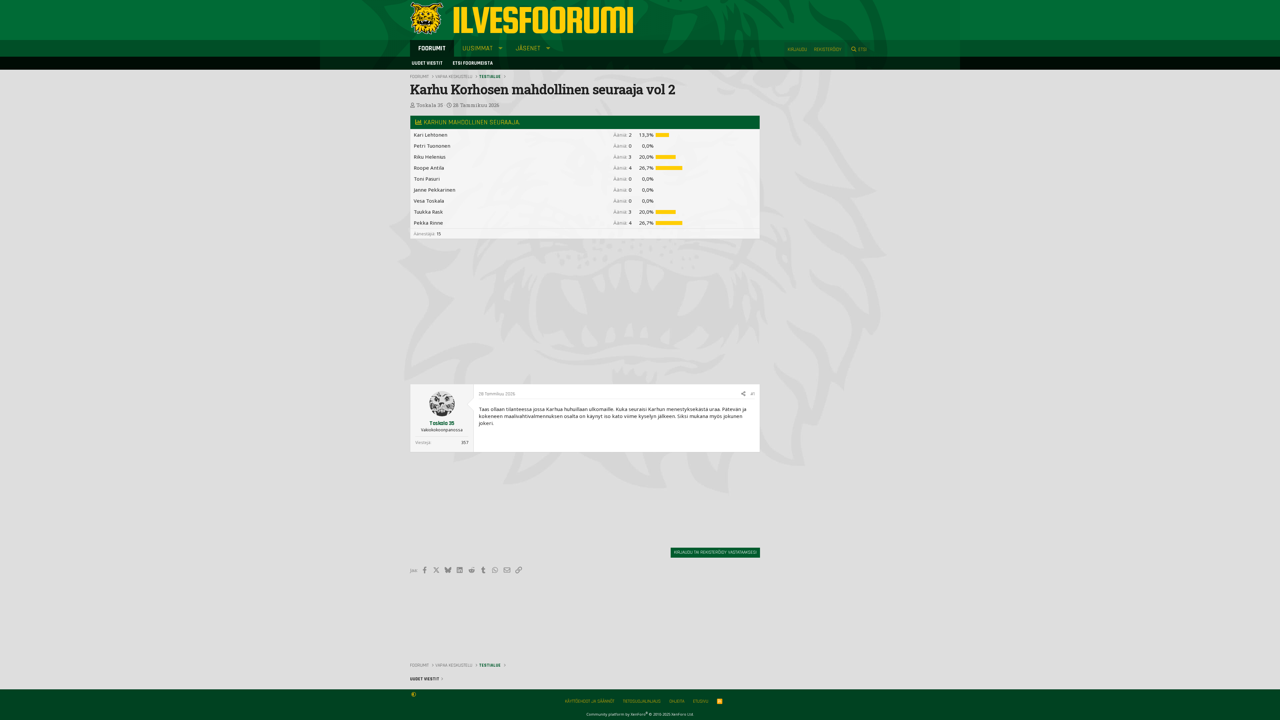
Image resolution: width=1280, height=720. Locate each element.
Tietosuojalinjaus (642, 701)
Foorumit (432, 48)
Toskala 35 (429, 105)
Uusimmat (477, 48)
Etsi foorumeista (473, 63)
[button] (500, 48)
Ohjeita (676, 701)
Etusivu (700, 701)
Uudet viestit (427, 63)
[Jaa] (743, 394)
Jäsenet (528, 48)
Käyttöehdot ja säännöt (589, 701)
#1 (752, 394)
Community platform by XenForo (640, 714)
